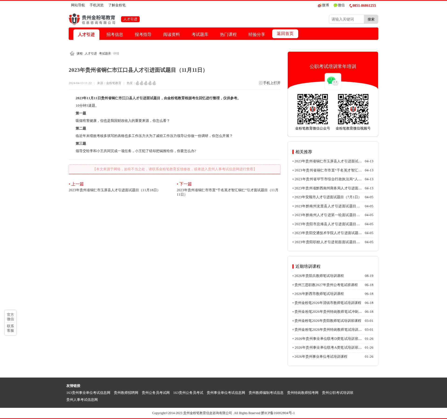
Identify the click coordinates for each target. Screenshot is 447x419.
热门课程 (228, 34)
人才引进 (86, 34)
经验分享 (256, 34)
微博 (325, 5)
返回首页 (285, 33)
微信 (341, 5)
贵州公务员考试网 (156, 393)
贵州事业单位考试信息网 (226, 393)
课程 (80, 53)
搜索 (371, 19)
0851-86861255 (364, 5)
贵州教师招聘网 (126, 393)
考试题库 (200, 34)
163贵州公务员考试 (188, 393)
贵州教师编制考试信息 (266, 393)
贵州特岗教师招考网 (302, 393)
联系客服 (10, 328)
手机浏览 (97, 5)
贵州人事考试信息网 (82, 400)
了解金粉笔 (117, 5)
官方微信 (10, 317)
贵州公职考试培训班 (337, 393)
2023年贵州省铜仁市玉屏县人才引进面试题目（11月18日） (114, 187)
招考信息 (114, 34)
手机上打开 (272, 83)
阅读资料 (171, 34)
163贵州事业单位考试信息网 (88, 393)
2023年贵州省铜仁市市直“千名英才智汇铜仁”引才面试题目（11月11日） (227, 189)
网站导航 (78, 5)
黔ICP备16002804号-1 (278, 413)
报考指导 (143, 34)
